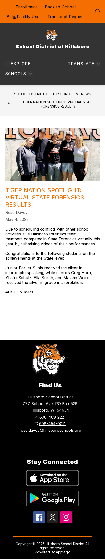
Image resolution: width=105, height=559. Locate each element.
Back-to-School (60, 6)
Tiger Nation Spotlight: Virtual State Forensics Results (58, 104)
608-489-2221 (52, 417)
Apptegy (63, 552)
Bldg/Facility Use (23, 16)
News (86, 94)
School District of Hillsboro (42, 94)
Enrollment (26, 6)
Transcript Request (66, 16)
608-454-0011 (52, 423)
